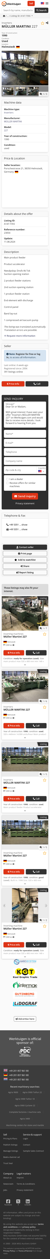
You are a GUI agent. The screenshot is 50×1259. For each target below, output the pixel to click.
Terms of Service (25, 1251)
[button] (47, 3)
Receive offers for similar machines (23, 484)
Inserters (8, 112)
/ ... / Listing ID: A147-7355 (18, 16)
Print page (26, 553)
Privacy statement (25, 503)
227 (6, 130)
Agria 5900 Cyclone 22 (25, 1105)
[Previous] (4, 73)
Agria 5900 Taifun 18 (25, 1099)
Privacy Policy (9, 1251)
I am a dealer (16, 479)
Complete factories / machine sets (25, 1112)
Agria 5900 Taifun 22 (32, 1092)
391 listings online (13, 371)
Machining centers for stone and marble (25, 1125)
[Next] (45, 73)
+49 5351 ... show (18, 524)
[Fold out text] (25, 665)
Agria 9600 (13, 1092)
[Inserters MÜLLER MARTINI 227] (25, 686)
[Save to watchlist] (42, 23)
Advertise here (26, 1018)
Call (38, 383)
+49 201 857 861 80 (19, 1070)
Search (43, 10)
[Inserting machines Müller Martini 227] (25, 613)
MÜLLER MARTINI (13, 121)
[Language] (42, 3)
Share (26, 566)
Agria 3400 (25, 1118)
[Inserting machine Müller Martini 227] (25, 832)
